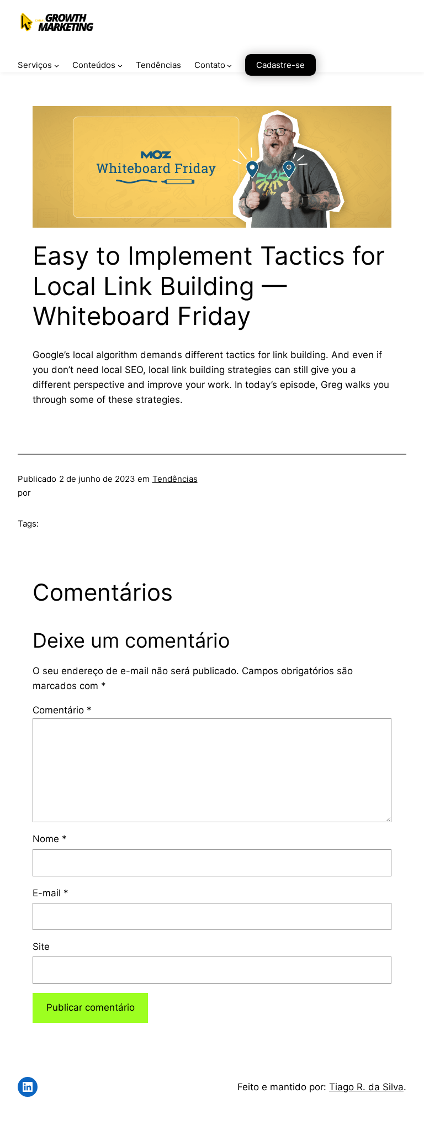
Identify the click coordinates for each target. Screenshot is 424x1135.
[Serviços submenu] (56, 65)
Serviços (35, 65)
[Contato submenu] (229, 65)
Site (41, 946)
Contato (209, 65)
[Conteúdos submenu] (120, 65)
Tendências (175, 479)
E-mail (50, 892)
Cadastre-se (280, 65)
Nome (50, 838)
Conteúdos (93, 65)
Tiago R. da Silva (366, 1086)
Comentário (62, 710)
